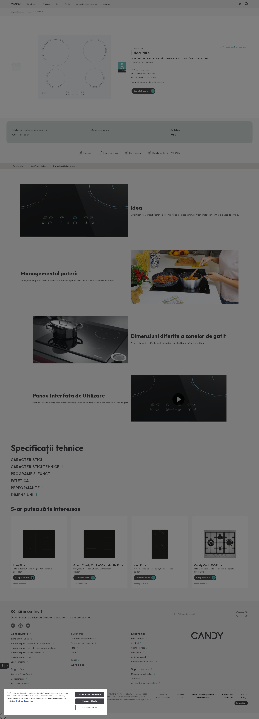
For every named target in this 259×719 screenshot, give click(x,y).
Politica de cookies (24, 701)
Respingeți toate (89, 701)
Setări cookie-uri (89, 708)
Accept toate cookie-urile (90, 694)
